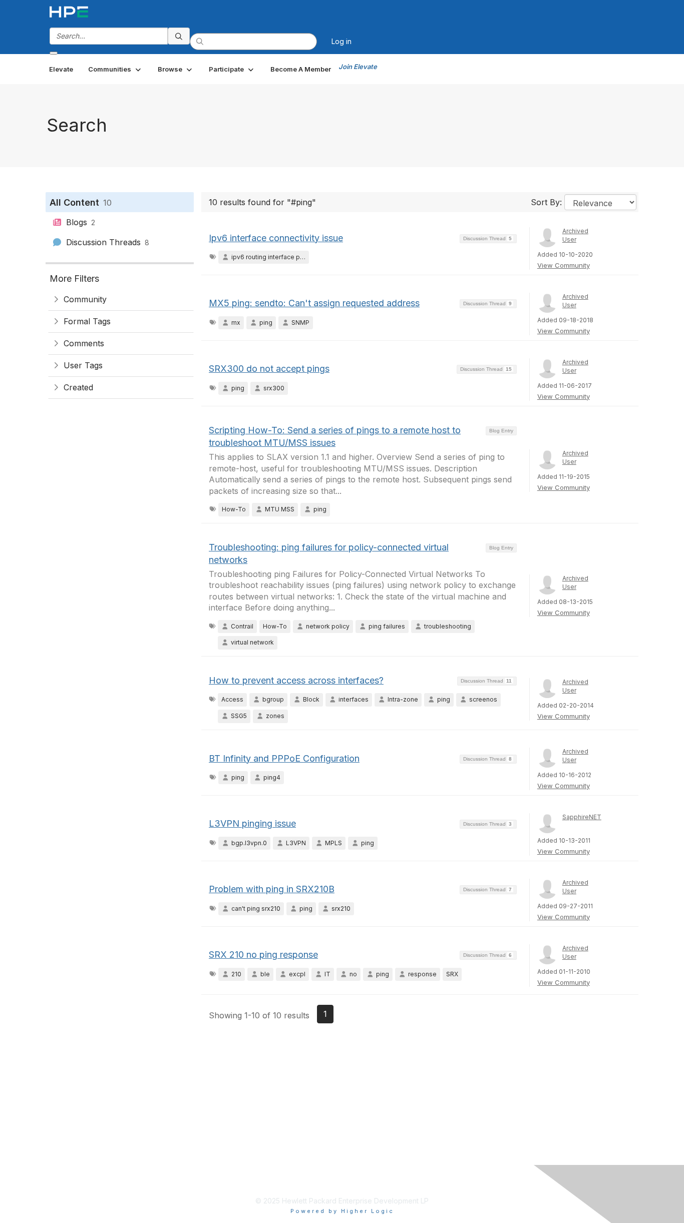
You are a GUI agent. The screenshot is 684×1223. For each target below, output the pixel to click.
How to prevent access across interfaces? (296, 680)
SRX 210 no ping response (263, 954)
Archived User (575, 235)
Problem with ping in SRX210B (271, 889)
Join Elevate (357, 67)
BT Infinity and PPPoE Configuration (284, 758)
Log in (341, 41)
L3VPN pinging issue (252, 823)
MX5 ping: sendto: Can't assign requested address (314, 303)
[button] (115, 69)
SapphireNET (581, 817)
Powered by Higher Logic (342, 1210)
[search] (179, 36)
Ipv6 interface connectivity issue (276, 238)
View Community (563, 265)
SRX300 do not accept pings (269, 368)
